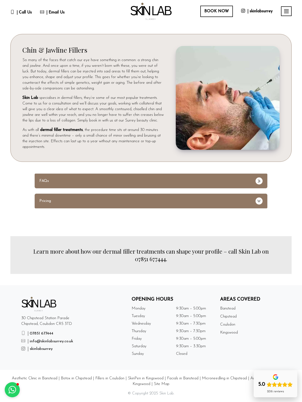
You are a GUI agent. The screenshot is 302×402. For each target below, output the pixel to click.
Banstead (227, 308)
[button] (12, 389)
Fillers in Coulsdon (109, 378)
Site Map (161, 384)
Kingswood (229, 333)
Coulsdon (227, 324)
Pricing (45, 201)
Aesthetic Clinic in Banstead (34, 378)
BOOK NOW (216, 11)
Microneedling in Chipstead (224, 378)
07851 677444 (150, 259)
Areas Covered (240, 299)
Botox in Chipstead (76, 378)
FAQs (44, 181)
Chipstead (228, 316)
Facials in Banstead (182, 378)
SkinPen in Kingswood (146, 378)
